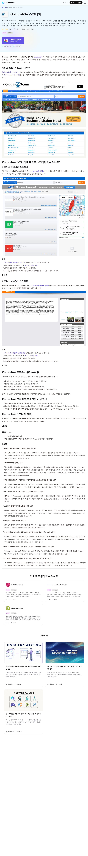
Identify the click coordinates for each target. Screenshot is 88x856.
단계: (4, 259)
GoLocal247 (38, 57)
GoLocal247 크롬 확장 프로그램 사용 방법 (24, 399)
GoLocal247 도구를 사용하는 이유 (20, 372)
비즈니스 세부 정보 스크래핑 (15, 281)
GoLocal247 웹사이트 (12, 75)
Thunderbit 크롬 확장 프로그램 (15, 262)
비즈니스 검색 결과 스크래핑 (15, 166)
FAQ (4, 444)
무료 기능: (6, 432)
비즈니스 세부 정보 (31, 356)
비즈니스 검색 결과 (31, 265)
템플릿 (7, 7)
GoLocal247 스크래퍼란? (16, 67)
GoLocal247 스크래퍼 (10, 72)
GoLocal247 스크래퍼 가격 (16, 413)
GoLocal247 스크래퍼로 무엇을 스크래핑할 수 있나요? (31, 162)
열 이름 (4, 275)
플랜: (4, 425)
